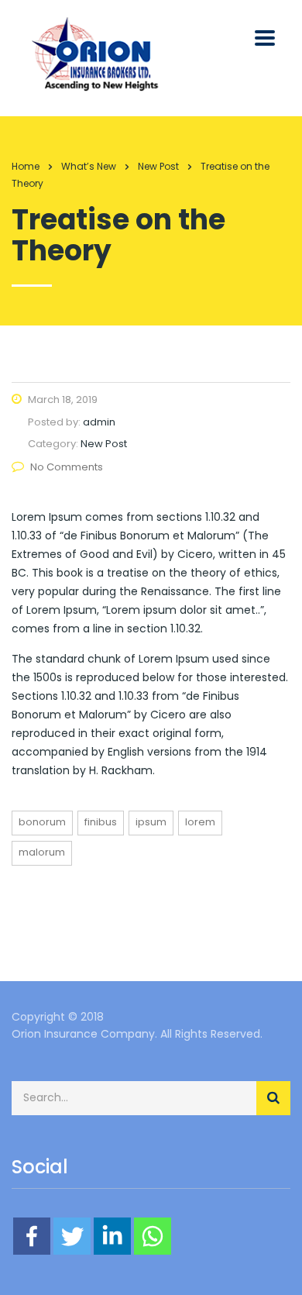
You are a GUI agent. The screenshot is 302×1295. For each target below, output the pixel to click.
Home (25, 166)
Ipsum (151, 822)
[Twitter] (72, 1236)
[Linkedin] (112, 1236)
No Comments (66, 467)
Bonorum (42, 822)
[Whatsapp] (152, 1236)
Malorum (42, 852)
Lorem (200, 822)
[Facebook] (31, 1236)
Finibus (100, 822)
